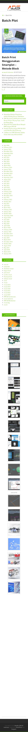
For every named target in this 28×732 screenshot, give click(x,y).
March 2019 (7, 240)
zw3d (5, 280)
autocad (6, 264)
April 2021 (7, 205)
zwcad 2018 (7, 285)
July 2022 (6, 197)
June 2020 (6, 222)
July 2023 (6, 181)
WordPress (19, 727)
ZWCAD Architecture (10, 297)
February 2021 (8, 209)
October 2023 (7, 175)
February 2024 (8, 167)
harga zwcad (7, 270)
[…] (3, 89)
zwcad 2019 (7, 287)
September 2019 (8, 236)
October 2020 (7, 213)
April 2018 (7, 250)
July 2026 (6, 145)
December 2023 (8, 171)
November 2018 (8, 242)
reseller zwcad (8, 275)
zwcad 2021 (7, 291)
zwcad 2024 (7, 293)
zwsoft (5, 305)
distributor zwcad (8, 269)
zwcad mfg (7, 303)
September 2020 (8, 215)
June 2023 (6, 183)
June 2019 (6, 238)
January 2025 (7, 149)
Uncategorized (8, 276)
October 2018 (7, 244)
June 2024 (6, 159)
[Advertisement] (14, 658)
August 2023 (7, 179)
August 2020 (7, 217)
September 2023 (8, 177)
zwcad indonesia (8, 299)
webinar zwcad (8, 279)
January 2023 (7, 193)
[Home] (3, 15)
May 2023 (6, 185)
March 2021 (7, 207)
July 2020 (6, 219)
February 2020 (8, 230)
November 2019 (8, 233)
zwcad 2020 (7, 289)
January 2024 (7, 169)
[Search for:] (14, 101)
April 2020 (7, 226)
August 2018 (7, 246)
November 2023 (8, 173)
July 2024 (6, 157)
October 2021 (7, 201)
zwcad (5, 283)
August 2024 (7, 155)
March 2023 (7, 189)
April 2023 (7, 187)
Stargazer (13, 729)
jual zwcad (7, 273)
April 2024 (7, 163)
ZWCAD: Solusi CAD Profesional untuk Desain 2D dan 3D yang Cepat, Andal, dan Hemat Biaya (15, 120)
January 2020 (7, 232)
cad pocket (7, 266)
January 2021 (7, 211)
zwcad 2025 (7, 295)
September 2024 (8, 153)
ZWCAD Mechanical (9, 301)
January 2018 (7, 254)
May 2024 (6, 161)
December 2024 (8, 151)
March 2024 (7, 165)
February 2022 (8, 199)
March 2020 (7, 227)
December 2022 (8, 195)
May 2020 (6, 223)
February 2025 (8, 147)
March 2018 (7, 252)
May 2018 (6, 248)
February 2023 (8, 191)
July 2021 (6, 203)
